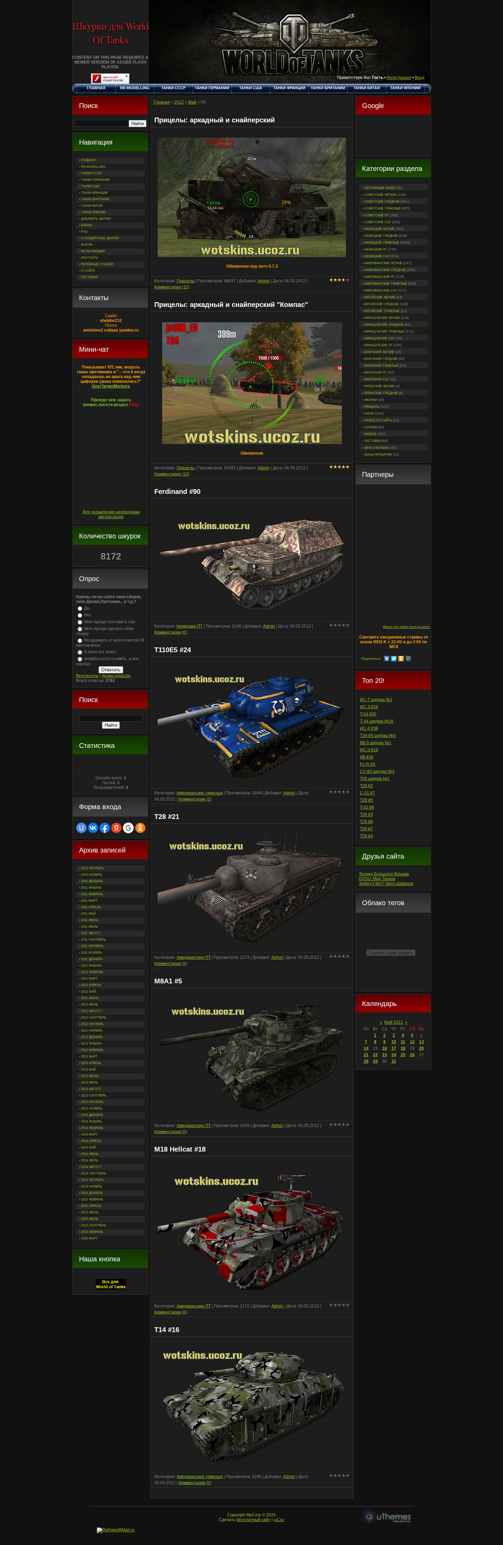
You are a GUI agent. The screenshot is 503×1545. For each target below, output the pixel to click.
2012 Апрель (91, 985)
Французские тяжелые (384, 331)
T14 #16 (166, 1329)
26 (412, 1054)
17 (393, 1048)
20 (421, 1048)
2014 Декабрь (92, 1193)
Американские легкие (383, 263)
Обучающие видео (380, 188)
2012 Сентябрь (93, 1017)
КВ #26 (366, 757)
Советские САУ (377, 222)
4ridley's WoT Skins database (386, 883)
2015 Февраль (92, 1199)
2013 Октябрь (92, 1102)
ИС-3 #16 (369, 706)
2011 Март (89, 900)
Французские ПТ (378, 345)
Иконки (370, 400)
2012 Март (89, 978)
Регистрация (399, 77)
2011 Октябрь (92, 946)
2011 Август (91, 933)
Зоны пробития (378, 454)
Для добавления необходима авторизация (111, 514)
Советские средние (382, 201)
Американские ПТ (379, 277)
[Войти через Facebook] (105, 828)
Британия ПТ (375, 372)
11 (403, 1041)
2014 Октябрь (92, 1180)
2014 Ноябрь (91, 1186)
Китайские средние (381, 304)
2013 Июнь (90, 1076)
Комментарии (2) (195, 799)
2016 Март (89, 1238)
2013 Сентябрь (93, 1095)
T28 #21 (166, 816)
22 (375, 1054)
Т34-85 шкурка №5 (378, 735)
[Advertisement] (393, 136)
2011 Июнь (89, 920)
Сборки (370, 427)
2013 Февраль (92, 1050)
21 (366, 1054)
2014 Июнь (90, 1154)
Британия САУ (376, 379)
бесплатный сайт (253, 1519)
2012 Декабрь (92, 1037)
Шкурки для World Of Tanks (110, 32)
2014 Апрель (91, 1141)
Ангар (369, 413)
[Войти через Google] (128, 827)
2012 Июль (89, 1004)
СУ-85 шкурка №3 (377, 771)
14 (366, 1048)
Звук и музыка (376, 447)
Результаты (87, 675)
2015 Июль (89, 1219)
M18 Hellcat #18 (180, 1149)
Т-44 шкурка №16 (377, 721)
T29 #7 (366, 829)
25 (403, 1054)
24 (393, 1054)
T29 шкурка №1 (375, 778)
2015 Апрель (91, 1206)
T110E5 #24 (172, 650)
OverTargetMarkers (111, 386)
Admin (264, 281)
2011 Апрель (91, 907)
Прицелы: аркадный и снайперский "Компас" (231, 304)
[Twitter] (394, 658)
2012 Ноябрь (91, 1030)
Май (192, 102)
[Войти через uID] (81, 828)
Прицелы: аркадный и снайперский (214, 120)
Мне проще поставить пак (109, 621)
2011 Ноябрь (91, 952)
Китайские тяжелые (382, 311)
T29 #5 (366, 800)
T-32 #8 (367, 807)
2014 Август (91, 1167)
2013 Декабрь (92, 1115)
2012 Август (91, 1011)
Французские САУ (379, 338)
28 (366, 1061)
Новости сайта (378, 420)
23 (384, 1054)
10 (393, 1041)
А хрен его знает (100, 651)
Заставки (372, 441)
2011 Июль (89, 926)
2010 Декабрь (92, 881)
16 (384, 1048)
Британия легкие (379, 352)
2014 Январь (91, 1121)
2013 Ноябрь (91, 1108)
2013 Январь (91, 1043)
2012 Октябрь (92, 1024)
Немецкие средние (381, 236)
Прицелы (372, 406)
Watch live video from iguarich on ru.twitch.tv (418, 627)
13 (421, 1041)
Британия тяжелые (381, 365)
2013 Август (91, 1089)
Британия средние (381, 359)
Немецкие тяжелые (381, 242)
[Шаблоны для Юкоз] (387, 1517)
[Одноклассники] (401, 658)
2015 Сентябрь (93, 1225)
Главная (162, 102)
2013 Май (88, 1069)
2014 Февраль (92, 1128)
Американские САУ (380, 290)
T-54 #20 (368, 714)
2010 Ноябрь (91, 874)
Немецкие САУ (376, 256)
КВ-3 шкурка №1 (375, 742)
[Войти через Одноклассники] (140, 828)
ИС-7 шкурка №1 (376, 699)
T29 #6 (366, 821)
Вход (419, 77)
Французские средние (383, 324)
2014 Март (89, 1134)
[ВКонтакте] (386, 658)
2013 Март (89, 1056)
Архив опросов (116, 675)
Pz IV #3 (367, 764)
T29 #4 (366, 836)
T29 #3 (366, 814)
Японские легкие (379, 386)
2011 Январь (91, 887)
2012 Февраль (92, 972)
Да (86, 608)
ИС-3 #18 (369, 750)
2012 (179, 102)
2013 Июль (89, 1082)
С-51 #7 (367, 793)
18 (403, 1048)
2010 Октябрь (92, 868)
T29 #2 (366, 785)
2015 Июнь (90, 1212)
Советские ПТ (376, 215)
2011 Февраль (92, 894)
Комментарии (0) (170, 632)
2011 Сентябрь (93, 939)
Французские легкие (382, 318)
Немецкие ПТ (375, 249)
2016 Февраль (92, 1232)
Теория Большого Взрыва (384, 874)
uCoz (279, 1519)
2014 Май (88, 1147)
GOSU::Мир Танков (377, 878)
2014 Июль (89, 1160)
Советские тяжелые (382, 208)
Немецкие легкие (379, 229)
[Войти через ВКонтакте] (93, 828)
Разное (370, 434)
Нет (88, 615)
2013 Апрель (91, 1063)
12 (412, 1041)
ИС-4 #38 (369, 728)
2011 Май (88, 913)
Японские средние (381, 393)
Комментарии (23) (172, 474)
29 (375, 1061)
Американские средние (385, 270)
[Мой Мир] (408, 658)
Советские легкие (380, 195)
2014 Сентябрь (93, 1173)
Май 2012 (393, 1022)
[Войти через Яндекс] (116, 828)
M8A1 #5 (168, 981)
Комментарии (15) (172, 287)
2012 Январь (91, 965)
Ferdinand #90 (177, 491)
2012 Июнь (90, 998)
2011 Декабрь (92, 959)
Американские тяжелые (385, 283)
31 (393, 1061)
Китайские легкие (379, 297)
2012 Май (88, 991)
